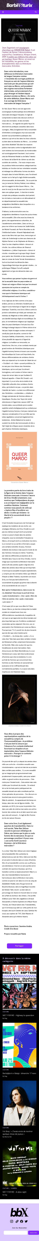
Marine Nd (8, 1137)
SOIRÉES (14, 1188)
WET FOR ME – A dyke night (14, 1192)
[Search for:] (36, 12)
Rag (6, 1018)
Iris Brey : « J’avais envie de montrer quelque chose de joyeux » (18, 1132)
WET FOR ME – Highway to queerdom (18, 1015)
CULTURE (19, 26)
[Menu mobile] (3, 12)
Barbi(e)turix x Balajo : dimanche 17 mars (19, 1073)
